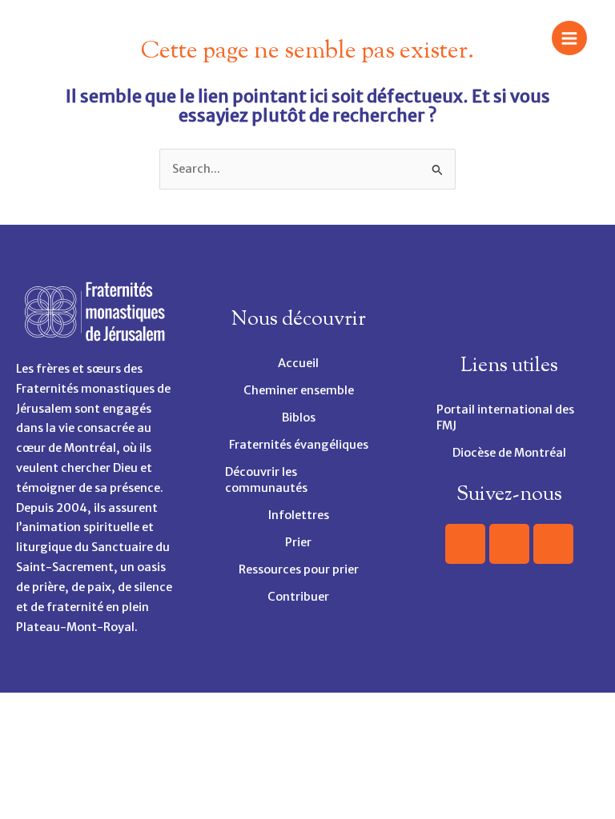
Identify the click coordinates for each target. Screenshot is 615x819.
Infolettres (298, 515)
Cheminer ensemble (298, 390)
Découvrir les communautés (266, 480)
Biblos (299, 417)
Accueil (298, 363)
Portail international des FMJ (505, 417)
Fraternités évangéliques (298, 444)
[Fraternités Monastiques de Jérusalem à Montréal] (52, 37)
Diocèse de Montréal (509, 452)
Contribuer (298, 596)
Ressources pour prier (299, 569)
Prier (298, 542)
